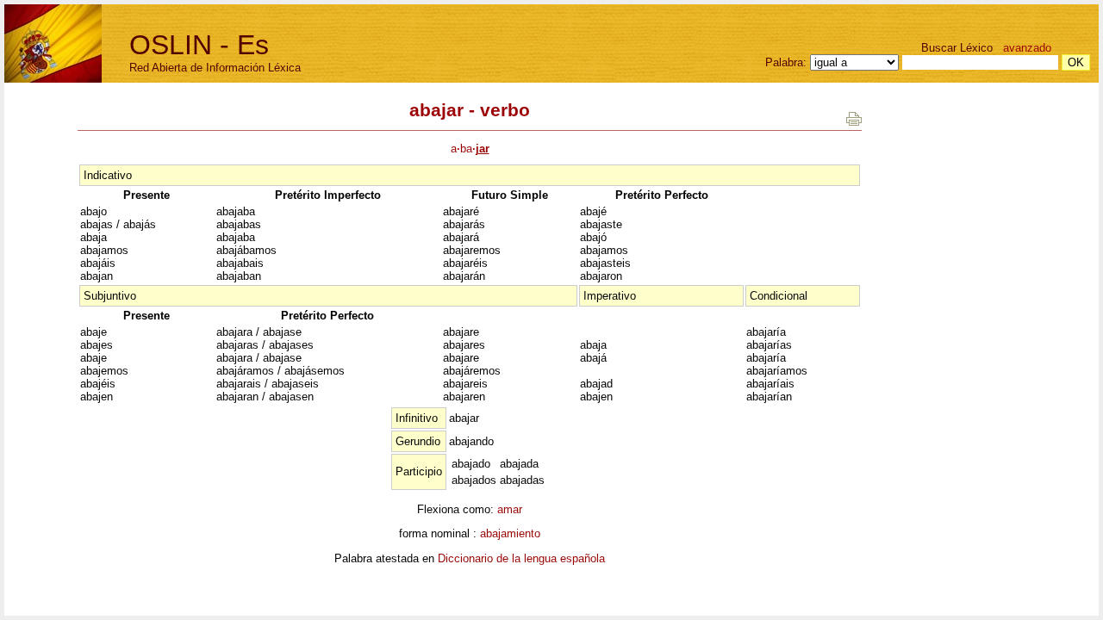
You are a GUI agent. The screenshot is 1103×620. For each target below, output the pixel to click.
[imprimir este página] (854, 121)
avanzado (1027, 47)
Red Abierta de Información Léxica (215, 67)
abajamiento (510, 533)
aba (470, 148)
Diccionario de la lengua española (521, 558)
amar (509, 509)
